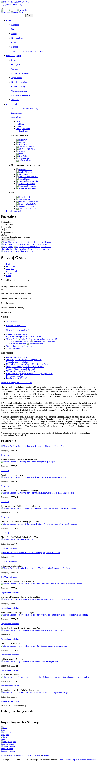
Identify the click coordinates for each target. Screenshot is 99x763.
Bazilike (28, 169)
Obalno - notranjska (19, 86)
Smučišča (30, 206)
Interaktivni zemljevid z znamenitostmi (16, 383)
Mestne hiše (33, 176)
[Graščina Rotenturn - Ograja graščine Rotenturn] (30, 553)
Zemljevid (10, 269)
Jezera (26, 144)
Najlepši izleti (16, 117)
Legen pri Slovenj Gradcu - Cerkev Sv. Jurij (24, 337)
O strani (21, 755)
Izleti (8, 264)
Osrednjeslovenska (19, 91)
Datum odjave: (7, 232)
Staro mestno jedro (27, 344)
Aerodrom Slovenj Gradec (17, 334)
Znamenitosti (11, 104)
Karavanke (31, 147)
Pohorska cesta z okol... (10, 686)
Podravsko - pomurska (20, 95)
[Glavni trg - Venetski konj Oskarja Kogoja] (28, 462)
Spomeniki (31, 186)
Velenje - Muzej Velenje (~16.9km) (20, 369)
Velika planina (22, 131)
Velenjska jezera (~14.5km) (17, 362)
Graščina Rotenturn (9, 548)
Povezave (37, 755)
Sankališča (31, 204)
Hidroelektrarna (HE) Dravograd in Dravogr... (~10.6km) (29, 373)
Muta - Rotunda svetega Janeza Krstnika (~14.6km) (27, 364)
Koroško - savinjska (19, 82)
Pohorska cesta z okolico (21, 341)
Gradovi (28, 172)
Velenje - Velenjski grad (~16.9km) (20, 371)
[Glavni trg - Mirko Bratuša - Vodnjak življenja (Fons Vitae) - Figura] (38, 508)
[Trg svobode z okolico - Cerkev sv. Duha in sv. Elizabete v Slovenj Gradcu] (41, 584)
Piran (18, 126)
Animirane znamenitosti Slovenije (25, 108)
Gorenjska (15, 64)
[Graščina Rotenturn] (17, 539)
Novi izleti (12, 755)
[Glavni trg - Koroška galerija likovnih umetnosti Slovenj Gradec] (37, 477)
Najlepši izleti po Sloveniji (11, 4)
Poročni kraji (34, 202)
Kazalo (4, 755)
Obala (13, 42)
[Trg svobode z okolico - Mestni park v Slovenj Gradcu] (33, 630)
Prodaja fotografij (8, 751)
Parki (25, 151)
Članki (28, 755)
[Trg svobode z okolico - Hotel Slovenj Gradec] (29, 661)
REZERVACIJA (8, 239)
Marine (27, 199)
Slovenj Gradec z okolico (38, 249)
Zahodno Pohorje (13, 348)
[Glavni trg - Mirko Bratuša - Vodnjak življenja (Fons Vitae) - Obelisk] (39, 524)
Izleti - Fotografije (13, 56)
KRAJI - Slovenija (26, 2)
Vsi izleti (15, 100)
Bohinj (14, 34)
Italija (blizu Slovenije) (20, 73)
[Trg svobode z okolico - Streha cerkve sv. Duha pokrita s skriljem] (37, 599)
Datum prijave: (7, 227)
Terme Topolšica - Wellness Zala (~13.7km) (24, 359)
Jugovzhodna (16, 78)
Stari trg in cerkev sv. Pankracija (19, 346)
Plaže (25, 154)
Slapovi (28, 158)
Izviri (25, 140)
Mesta (25, 174)
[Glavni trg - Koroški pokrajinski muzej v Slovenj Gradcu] (34, 446)
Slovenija (15, 60)
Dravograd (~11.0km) (15, 376)
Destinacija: (6, 222)
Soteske (28, 161)
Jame (25, 142)
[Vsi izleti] (2, 289)
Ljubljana (15, 25)
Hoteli (8, 20)
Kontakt (45, 755)
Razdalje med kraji (13, 211)
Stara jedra (31, 188)
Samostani (31, 183)
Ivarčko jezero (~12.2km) (16, 378)
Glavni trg (5, 455)
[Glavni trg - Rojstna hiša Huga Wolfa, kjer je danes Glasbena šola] (37, 493)
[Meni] (5, 8)
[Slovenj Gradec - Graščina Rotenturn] (17, 251)
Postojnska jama (23, 129)
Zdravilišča (32, 209)
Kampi (27, 197)
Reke (25, 156)
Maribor (14, 47)
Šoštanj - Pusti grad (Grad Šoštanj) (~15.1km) (24, 366)
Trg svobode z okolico (10, 592)
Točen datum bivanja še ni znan (17, 237)
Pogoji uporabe (65, 760)
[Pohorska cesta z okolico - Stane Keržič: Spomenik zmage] (34, 692)
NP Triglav (31, 149)
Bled (13, 29)
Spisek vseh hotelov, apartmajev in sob (27, 51)
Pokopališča (33, 181)
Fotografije (10, 266)
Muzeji (27, 179)
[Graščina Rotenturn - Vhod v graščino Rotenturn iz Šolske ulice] (37, 568)
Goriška (14, 69)
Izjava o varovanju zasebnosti (85, 760)
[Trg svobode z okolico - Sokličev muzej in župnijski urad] (34, 646)
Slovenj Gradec (31, 339)
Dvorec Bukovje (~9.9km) (17, 357)
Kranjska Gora (17, 38)
